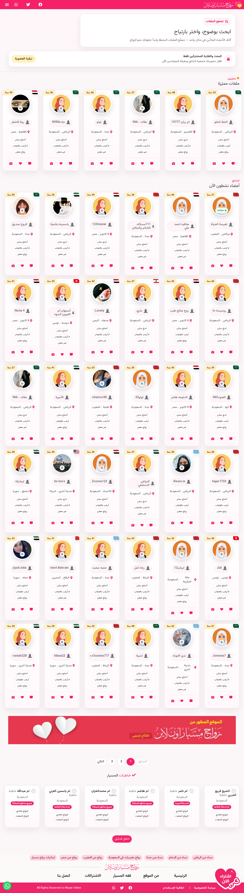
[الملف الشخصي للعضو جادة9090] (61, 103)
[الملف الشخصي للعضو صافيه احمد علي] (182, 206)
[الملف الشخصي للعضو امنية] (142, 637)
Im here (59, 482)
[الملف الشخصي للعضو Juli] (222, 549)
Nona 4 (20, 311)
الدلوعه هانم (179, 397)
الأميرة (59, 397)
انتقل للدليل (122, 839)
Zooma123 (99, 482)
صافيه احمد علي (181, 226)
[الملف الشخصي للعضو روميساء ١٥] (222, 292)
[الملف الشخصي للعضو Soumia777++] (102, 637)
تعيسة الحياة (219, 224)
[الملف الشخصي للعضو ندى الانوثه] (182, 637)
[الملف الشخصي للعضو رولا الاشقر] (20, 103)
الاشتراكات (93, 876)
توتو (99, 122)
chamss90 (99, 397)
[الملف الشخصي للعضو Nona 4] (22, 292)
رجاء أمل (139, 568)
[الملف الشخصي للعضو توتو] (102, 103)
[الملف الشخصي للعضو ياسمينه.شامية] (62, 206)
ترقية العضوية (23, 58)
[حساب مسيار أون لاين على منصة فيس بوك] (40, 4)
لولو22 (139, 397)
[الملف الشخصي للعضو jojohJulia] (22, 549)
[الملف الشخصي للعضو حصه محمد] (102, 549)
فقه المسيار (122, 876)
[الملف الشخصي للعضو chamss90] (102, 379)
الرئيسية (180, 876)
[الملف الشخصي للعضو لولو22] (142, 379)
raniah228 (20, 656)
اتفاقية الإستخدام (173, 888)
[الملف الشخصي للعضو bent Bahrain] (62, 549)
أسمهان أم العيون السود (62, 312)
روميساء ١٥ (219, 311)
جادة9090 (58, 122)
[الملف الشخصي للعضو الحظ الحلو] (224, 103)
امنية (139, 656)
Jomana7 (219, 656)
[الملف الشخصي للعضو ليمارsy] (22, 463)
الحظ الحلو (221, 122)
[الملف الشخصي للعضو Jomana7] (222, 637)
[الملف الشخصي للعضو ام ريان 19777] (183, 103)
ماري (139, 311)
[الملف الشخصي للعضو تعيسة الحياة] (222, 206)
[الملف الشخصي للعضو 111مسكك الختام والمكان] (142, 206)
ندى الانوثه (179, 656)
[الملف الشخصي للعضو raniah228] (22, 637)
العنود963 (219, 397)
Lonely (99, 311)
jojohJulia (19, 568)
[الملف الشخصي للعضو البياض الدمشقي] (142, 463)
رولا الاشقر (17, 122)
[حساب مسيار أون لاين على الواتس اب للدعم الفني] (16, 4)
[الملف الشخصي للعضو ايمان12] (182, 549)
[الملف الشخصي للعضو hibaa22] (62, 637)
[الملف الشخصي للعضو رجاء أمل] (142, 549)
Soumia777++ (99, 656)
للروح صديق (19, 224)
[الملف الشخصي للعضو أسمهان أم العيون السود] (62, 292)
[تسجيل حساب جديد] (228, 880)
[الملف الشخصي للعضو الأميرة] (62, 379)
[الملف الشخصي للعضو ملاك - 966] (142, 103)
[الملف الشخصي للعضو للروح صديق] (22, 206)
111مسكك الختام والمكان (141, 226)
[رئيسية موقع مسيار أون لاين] (223, 5)
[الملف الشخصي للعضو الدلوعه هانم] (182, 379)
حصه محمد (99, 568)
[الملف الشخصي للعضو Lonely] (102, 292)
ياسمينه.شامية (59, 224)
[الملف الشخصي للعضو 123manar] (102, 206)
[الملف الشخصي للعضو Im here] (62, 463)
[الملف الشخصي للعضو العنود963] (222, 379)
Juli (219, 568)
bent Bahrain (60, 568)
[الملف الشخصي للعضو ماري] (142, 292)
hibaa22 (59, 656)
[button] (223, 108)
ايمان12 (179, 568)
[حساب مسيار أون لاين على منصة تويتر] (28, 4)
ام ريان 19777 (180, 122)
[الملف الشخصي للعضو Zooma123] (102, 463)
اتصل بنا (63, 876)
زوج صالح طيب (179, 311)
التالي (100, 761)
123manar (99, 224)
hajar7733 (219, 482)
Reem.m (179, 482)
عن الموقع (151, 876)
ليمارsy (19, 482)
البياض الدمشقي (143, 483)
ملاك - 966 (139, 122)
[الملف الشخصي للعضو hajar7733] (222, 463)
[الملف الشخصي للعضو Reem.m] (182, 463)
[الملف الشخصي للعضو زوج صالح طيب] (182, 292)
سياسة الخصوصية (205, 888)
